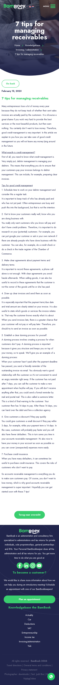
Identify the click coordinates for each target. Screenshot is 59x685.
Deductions (29, 624)
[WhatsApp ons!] (51, 677)
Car (29, 619)
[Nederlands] (33, 6)
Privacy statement (29, 669)
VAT (29, 628)
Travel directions (14, 665)
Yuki (29, 646)
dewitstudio (24, 674)
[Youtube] (39, 565)
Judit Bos (40, 674)
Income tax (30, 637)
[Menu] (49, 6)
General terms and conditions (38, 665)
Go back (10, 83)
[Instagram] (33, 565)
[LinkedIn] (26, 565)
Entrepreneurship (29, 632)
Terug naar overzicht (29, 514)
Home (17, 45)
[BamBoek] (15, 6)
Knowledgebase (33, 45)
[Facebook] (20, 565)
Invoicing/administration (29, 641)
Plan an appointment (29, 599)
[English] (30, 6)
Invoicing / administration (27, 49)
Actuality (29, 615)
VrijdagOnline (29, 678)
